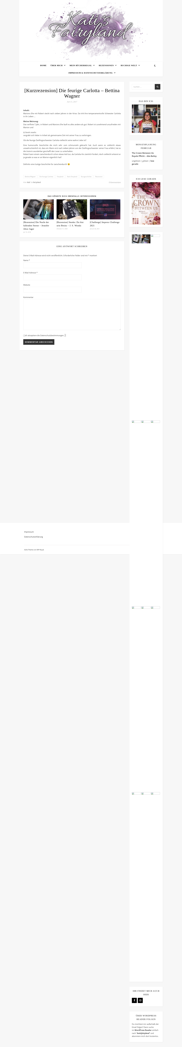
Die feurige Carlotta (46, 177)
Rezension (98, 177)
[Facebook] (134, 1000)
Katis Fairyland (72, 177)
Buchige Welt (129, 65)
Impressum (29, 532)
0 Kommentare (115, 182)
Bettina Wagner (30, 177)
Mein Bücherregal (81, 65)
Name (26, 260)
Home (43, 65)
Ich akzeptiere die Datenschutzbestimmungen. (45, 335)
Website (26, 285)
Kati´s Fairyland (34, 182)
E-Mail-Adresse (30, 272)
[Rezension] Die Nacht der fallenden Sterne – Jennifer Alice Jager (36, 225)
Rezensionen (106, 65)
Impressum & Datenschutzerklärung (90, 73)
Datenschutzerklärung (33, 536)
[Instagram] (140, 1000)
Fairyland (60, 177)
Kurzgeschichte (86, 177)
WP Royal (40, 550)
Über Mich (57, 65)
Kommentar (28, 297)
